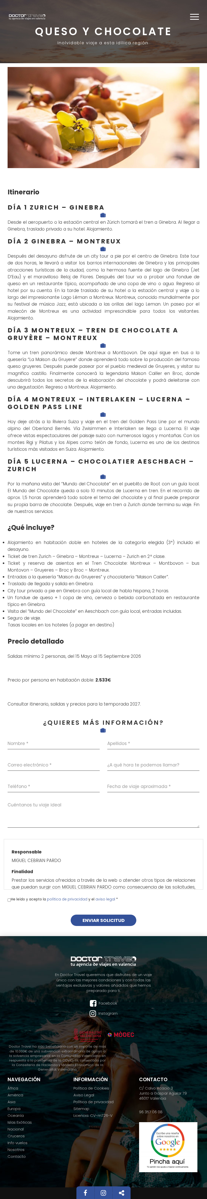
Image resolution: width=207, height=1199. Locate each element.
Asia (11, 1102)
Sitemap (81, 1108)
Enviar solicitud (104, 920)
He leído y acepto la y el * (64, 899)
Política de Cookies (91, 1088)
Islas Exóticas (20, 1122)
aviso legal (105, 899)
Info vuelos (18, 1143)
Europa (14, 1108)
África (13, 1088)
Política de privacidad (93, 1102)
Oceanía (16, 1115)
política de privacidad (67, 899)
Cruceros (16, 1136)
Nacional (16, 1129)
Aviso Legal (83, 1095)
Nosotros (16, 1149)
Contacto (17, 1156)
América (15, 1095)
